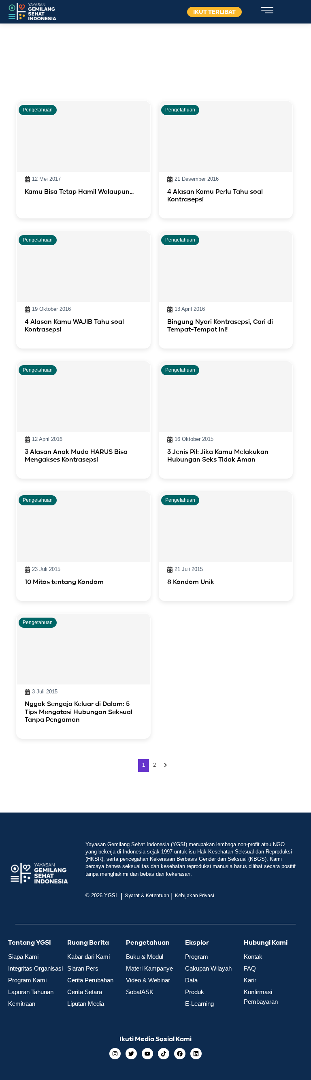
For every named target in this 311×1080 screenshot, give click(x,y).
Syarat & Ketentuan (147, 895)
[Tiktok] (163, 1053)
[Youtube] (147, 1053)
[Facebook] (179, 1053)
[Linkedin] (196, 1053)
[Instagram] (115, 1053)
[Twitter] (131, 1053)
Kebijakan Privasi (194, 895)
